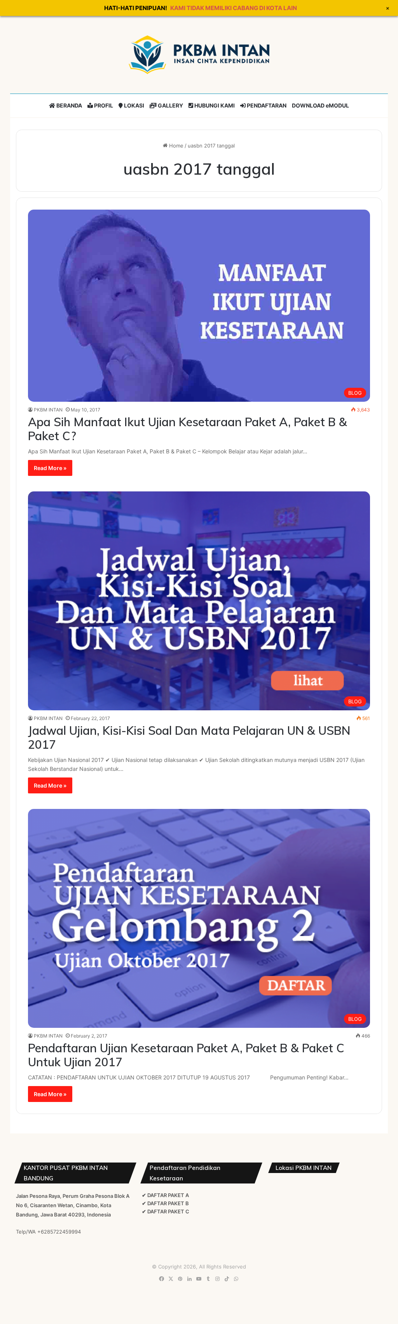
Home (175, 145)
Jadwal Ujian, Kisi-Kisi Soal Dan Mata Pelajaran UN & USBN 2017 (189, 737)
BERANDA (68, 105)
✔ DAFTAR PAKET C (165, 1211)
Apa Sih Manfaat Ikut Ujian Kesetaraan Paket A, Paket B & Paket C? (187, 429)
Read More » (50, 468)
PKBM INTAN (48, 410)
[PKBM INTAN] (199, 54)
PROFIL (103, 105)
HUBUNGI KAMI (214, 105)
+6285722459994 (59, 1232)
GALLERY (170, 105)
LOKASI (133, 105)
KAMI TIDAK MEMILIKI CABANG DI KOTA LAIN (233, 8)
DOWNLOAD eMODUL (320, 105)
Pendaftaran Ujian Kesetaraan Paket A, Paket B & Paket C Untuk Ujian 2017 (186, 1055)
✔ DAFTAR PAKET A (165, 1195)
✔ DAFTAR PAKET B (165, 1203)
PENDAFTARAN (266, 105)
